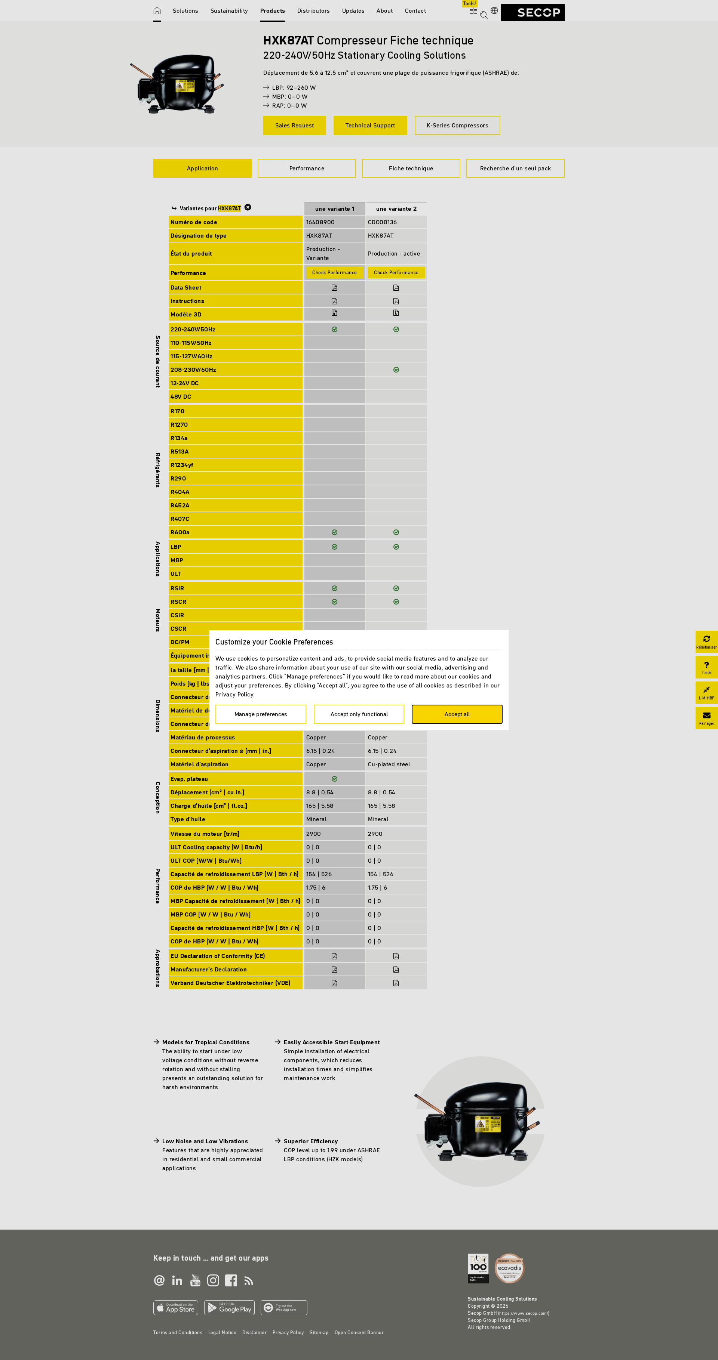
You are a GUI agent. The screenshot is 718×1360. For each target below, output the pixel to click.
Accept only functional (359, 714)
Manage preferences (260, 714)
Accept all (457, 714)
